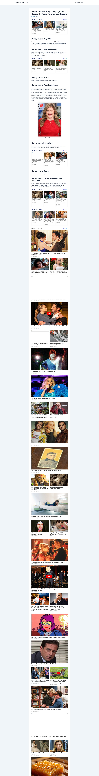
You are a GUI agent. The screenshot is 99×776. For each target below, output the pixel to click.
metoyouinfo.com (21, 2)
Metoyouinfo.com (79, 2)
